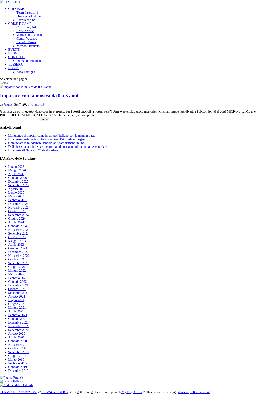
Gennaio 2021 (17, 318)
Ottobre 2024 (17, 211)
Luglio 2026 (16, 166)
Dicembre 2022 (18, 252)
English (18, 377)
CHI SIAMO (17, 9)
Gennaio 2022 (17, 281)
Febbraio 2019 (17, 363)
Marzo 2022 (16, 274)
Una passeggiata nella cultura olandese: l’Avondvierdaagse (46, 139)
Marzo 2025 (16, 196)
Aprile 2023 (16, 244)
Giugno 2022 (17, 267)
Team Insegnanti (27, 12)
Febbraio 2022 (17, 278)
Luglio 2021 (16, 300)
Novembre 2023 (18, 229)
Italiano (18, 381)
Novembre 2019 (18, 344)
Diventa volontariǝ (28, 16)
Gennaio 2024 (17, 226)
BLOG (13, 53)
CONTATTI (16, 57)
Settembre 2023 (18, 233)
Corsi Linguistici (27, 27)
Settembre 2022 (18, 263)
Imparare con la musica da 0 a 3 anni (39, 95)
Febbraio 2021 (17, 315)
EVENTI (14, 49)
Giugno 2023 (17, 237)
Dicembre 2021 (18, 285)
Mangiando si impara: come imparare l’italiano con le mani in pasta (51, 135)
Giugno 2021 (17, 304)
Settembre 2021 (18, 292)
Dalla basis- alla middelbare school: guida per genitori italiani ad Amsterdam (57, 146)
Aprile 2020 (16, 337)
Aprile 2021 (16, 311)
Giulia (8, 104)
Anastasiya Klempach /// (194, 392)
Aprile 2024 (16, 222)
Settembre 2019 (18, 352)
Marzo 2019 (16, 359)
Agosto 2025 (16, 189)
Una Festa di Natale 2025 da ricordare (33, 150)
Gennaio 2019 (17, 367)
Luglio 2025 (16, 192)
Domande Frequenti (29, 60)
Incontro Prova (26, 42)
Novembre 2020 (18, 326)
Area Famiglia (25, 72)
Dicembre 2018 (18, 370)
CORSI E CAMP (19, 23)
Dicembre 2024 (18, 203)
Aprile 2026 (16, 174)
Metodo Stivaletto (28, 46)
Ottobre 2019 (17, 348)
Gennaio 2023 (17, 248)
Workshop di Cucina (29, 34)
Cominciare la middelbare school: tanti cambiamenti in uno (46, 143)
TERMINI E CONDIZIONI (18, 392)
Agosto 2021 (16, 296)
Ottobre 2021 (17, 289)
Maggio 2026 (17, 170)
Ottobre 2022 (17, 259)
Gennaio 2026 (17, 177)
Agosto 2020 (16, 333)
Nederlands (25, 385)
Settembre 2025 (18, 185)
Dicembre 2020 (18, 322)
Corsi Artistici (25, 31)
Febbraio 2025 (17, 200)
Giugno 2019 (17, 356)
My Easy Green (131, 392)
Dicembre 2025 (18, 181)
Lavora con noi (26, 20)
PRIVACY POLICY (54, 392)
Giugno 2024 (17, 218)
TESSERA (15, 64)
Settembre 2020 (18, 330)
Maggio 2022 (17, 270)
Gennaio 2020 (17, 341)
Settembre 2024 (18, 215)
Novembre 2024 (18, 207)
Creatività (37, 104)
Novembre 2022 (18, 255)
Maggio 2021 (17, 307)
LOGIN (13, 68)
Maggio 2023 (17, 241)
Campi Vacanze (26, 38)
